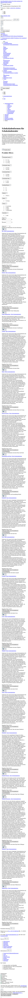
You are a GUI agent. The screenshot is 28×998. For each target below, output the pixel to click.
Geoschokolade (10, 112)
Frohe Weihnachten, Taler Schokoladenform (11, 314)
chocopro (7, 114)
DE (4, 11)
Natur (7, 207)
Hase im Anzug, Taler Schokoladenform (10, 413)
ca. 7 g (7, 159)
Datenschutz (6, 959)
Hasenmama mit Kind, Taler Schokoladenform (12, 456)
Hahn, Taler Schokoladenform (8, 371)
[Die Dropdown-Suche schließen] (17, 20)
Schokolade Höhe (6, 178)
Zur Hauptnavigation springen (11, 2)
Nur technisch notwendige (6, 994)
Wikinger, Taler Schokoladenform (9, 849)
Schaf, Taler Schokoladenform (8, 692)
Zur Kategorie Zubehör (8, 65)
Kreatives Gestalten (9, 118)
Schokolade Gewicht (6, 157)
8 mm (7, 182)
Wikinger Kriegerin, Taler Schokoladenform (11, 798)
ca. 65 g (8, 162)
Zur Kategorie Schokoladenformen (10, 44)
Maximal (7, 222)
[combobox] (7, 20)
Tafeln (8, 104)
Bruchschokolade (11, 110)
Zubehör (6, 115)
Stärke (3, 198)
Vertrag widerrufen (7, 947)
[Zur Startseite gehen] (5, 15)
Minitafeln (9, 106)
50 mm (7, 167)
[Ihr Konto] (2, 28)
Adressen (15, 36)
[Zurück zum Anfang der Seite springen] (2, 990)
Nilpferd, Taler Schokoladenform (9, 650)
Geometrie (4, 212)
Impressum (5, 960)
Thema (3, 203)
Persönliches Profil (9, 36)
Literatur (6, 117)
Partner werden (6, 957)
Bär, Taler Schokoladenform (8, 231)
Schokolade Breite (6, 171)
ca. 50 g (8, 161)
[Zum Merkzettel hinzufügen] (4, 229)
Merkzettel (5, 942)
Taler (8, 108)
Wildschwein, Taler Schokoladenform (10, 888)
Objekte (9, 109)
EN (4, 13)
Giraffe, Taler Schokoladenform (9, 331)
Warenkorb (5, 944)
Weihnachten (9, 210)
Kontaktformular (4, 935)
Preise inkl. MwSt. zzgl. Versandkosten (10, 266)
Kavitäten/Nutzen (6, 185)
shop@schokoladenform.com (12, 934)
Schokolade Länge (6, 165)
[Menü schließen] (3, 74)
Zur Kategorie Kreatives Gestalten (10, 72)
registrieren (5, 34)
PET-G (7, 195)
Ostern (7, 208)
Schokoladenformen (9, 103)
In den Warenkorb (5, 267)
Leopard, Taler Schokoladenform (9, 576)
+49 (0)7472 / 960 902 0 (15, 8)
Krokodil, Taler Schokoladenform (9, 497)
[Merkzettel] (1, 26)
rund (7, 215)
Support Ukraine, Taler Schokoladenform (11, 775)
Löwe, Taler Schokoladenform (8, 616)
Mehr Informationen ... (18, 992)
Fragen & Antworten (7, 946)
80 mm (7, 169)
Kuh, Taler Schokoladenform (8, 537)
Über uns (5, 955)
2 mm (7, 181)
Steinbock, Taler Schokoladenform (9, 732)
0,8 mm (8, 200)
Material (4, 193)
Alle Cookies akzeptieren (6, 995)
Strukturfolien (10, 113)
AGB (4, 954)
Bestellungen (20, 36)
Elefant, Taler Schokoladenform (9, 272)
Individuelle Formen (9, 119)
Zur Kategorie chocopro (8, 58)
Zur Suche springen (16, 1)
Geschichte (8, 206)
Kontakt (5, 958)
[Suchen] (14, 20)
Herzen (8, 107)
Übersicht (3, 36)
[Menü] (2, 17)
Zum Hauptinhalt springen (6, 1)
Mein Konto (5, 945)
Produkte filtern (7, 149)
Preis (3, 218)
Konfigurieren (15, 994)
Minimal (7, 219)
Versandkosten (23, 985)
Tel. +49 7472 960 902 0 (13, 931)
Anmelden (3, 33)
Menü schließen (6, 31)
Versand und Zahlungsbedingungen (10, 953)
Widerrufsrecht (6, 941)
